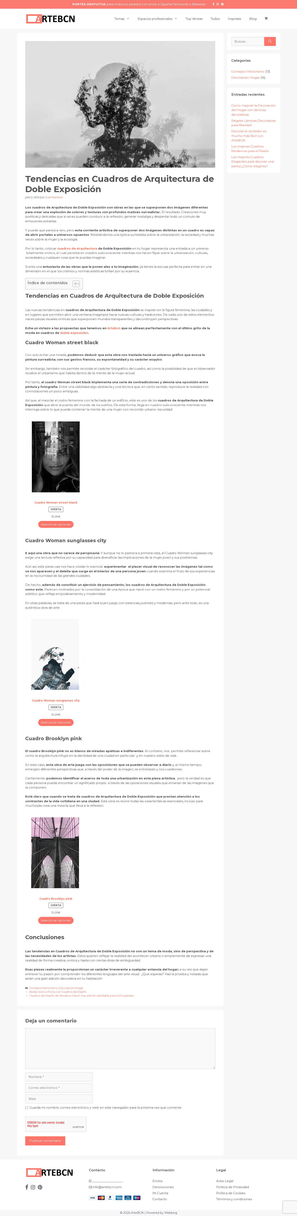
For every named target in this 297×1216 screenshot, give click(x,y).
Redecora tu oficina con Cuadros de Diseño (57, 991)
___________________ (107, 1181)
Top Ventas (193, 19)
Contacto (160, 1199)
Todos (215, 19)
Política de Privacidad (232, 1187)
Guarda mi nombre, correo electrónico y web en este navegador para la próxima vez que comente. (105, 1107)
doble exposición (73, 333)
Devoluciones (163, 1187)
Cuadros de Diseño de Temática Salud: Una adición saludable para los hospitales (81, 995)
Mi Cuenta (160, 1193)
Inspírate (234, 19)
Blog (253, 19)
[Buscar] (270, 41)
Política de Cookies (230, 1193)
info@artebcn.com (107, 1187)
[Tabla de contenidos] (76, 283)
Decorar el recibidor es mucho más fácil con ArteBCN (248, 135)
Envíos (157, 1181)
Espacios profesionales (155, 19)
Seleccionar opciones (56, 524)
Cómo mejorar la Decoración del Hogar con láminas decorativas (253, 110)
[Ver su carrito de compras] (266, 19)
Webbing (170, 1213)
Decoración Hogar (71, 988)
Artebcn (113, 328)
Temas (119, 19)
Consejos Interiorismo (43, 988)
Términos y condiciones (234, 1199)
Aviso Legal (224, 1181)
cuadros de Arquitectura (77, 248)
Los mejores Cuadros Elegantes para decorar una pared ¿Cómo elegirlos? (252, 161)
